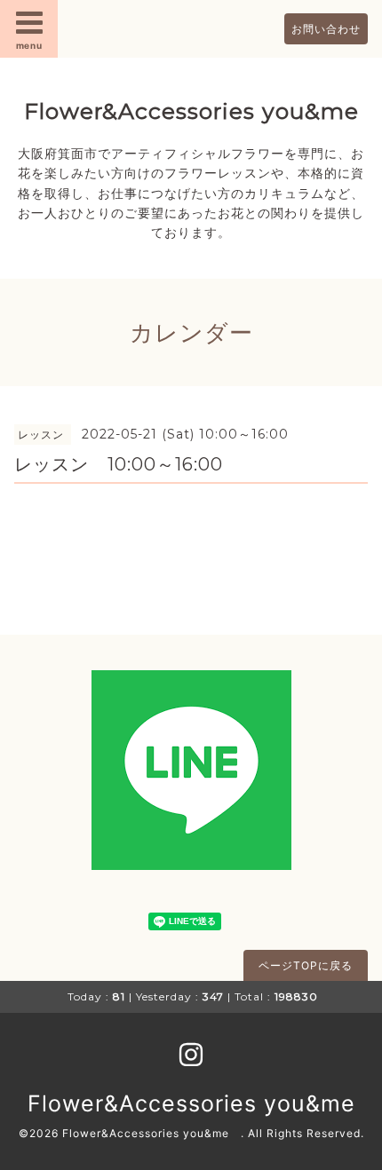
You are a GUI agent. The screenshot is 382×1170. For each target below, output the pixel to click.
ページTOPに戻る (306, 965)
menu (29, 45)
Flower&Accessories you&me (191, 111)
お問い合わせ (326, 29)
